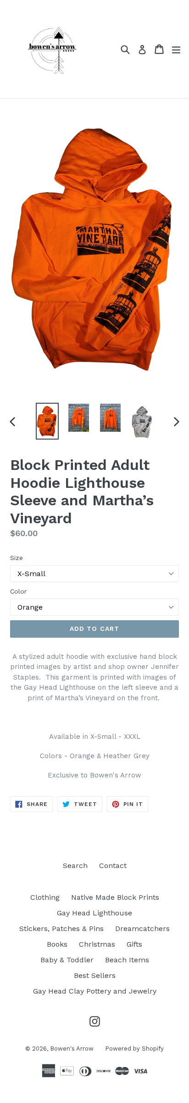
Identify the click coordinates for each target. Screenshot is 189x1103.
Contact (113, 865)
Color (18, 591)
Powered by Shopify (134, 1048)
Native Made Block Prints (115, 897)
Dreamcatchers (142, 928)
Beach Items (127, 959)
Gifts (134, 944)
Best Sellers (95, 975)
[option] (47, 421)
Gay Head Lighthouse (94, 913)
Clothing (45, 897)
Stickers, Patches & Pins (61, 928)
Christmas (97, 944)
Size (16, 557)
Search (75, 865)
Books (57, 944)
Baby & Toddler (67, 959)
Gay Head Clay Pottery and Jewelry (94, 991)
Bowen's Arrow (72, 1048)
